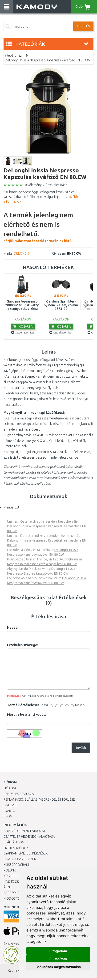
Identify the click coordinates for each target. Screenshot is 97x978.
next (86, 305)
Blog (8, 816)
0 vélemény (33, 185)
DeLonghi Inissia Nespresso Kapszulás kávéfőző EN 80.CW (47, 60)
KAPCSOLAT (12, 893)
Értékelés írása (56, 185)
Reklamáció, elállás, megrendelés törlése (39, 799)
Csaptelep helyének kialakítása (29, 836)
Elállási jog (14, 842)
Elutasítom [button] (58, 959)
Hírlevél (10, 805)
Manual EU (11, 507)
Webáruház (13, 55)
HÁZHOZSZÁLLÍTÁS (17, 881)
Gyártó (9, 811)
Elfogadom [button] (58, 951)
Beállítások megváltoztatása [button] (58, 967)
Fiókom (10, 788)
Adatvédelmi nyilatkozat (24, 831)
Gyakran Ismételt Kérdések (26, 853)
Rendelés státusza (19, 794)
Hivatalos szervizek (20, 859)
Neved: (13, 627)
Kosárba (25, 326)
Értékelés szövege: (22, 645)
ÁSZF (7, 887)
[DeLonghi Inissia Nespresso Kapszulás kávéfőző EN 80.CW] (48, 111)
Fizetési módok (16, 848)
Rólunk (10, 870)
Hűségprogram (16, 865)
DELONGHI (21, 253)
